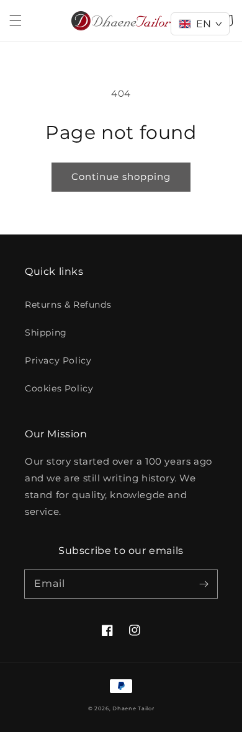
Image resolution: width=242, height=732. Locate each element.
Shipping (46, 332)
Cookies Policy (59, 388)
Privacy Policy (58, 360)
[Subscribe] (203, 583)
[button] (15, 20)
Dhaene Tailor (133, 708)
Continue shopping (121, 176)
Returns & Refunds (68, 304)
